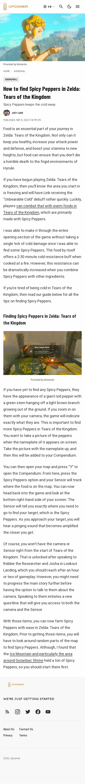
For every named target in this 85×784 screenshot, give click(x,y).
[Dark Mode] (69, 6)
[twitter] (27, 711)
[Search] (61, 6)
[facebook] (38, 711)
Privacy (7, 735)
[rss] (7, 711)
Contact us (26, 729)
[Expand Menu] (77, 6)
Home (6, 71)
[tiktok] (55, 711)
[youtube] (48, 711)
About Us (8, 729)
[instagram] (17, 711)
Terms (23, 735)
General (19, 71)
